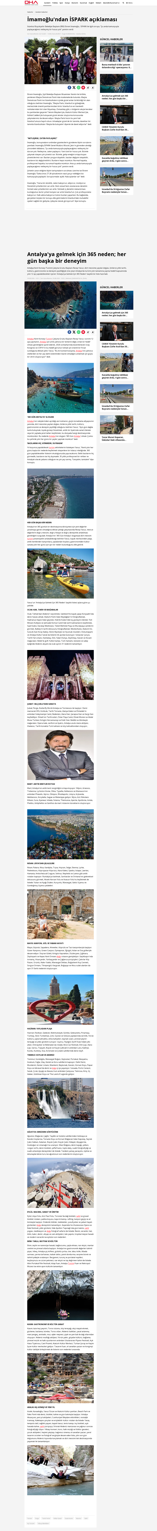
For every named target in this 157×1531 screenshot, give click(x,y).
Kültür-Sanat (57, 1518)
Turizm (49, 268)
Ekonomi (74, 3)
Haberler (30, 12)
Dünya (67, 3)
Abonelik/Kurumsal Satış (112, 3)
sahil (78, 1216)
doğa (59, 956)
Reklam (98, 3)
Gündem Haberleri (41, 12)
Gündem (47, 3)
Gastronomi (69, 1518)
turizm (52, 447)
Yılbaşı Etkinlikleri (43, 1524)
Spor (61, 3)
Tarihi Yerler (46, 1518)
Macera (78, 1518)
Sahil (85, 1518)
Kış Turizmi (30, 1524)
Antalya (30, 268)
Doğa (37, 1518)
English (91, 3)
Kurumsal (83, 3)
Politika (55, 3)
